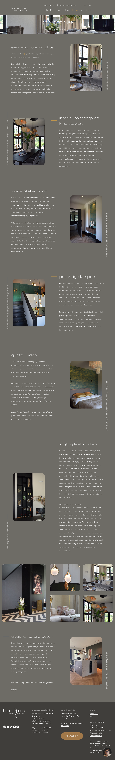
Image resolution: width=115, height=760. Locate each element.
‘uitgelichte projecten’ (21, 661)
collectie (48, 10)
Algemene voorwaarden (100, 730)
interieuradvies (66, 5)
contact (86, 10)
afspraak (65, 726)
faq (91, 716)
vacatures (94, 714)
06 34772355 (43, 730)
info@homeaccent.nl (41, 723)
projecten (85, 5)
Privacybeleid (96, 733)
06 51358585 (43, 732)
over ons (48, 5)
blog (75, 10)
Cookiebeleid (96, 736)
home (43, 29)
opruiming (62, 10)
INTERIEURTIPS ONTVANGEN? (72, 736)
